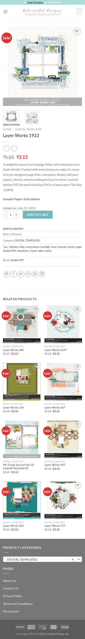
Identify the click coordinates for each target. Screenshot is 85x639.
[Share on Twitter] (21, 274)
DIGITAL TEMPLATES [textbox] (40, 559)
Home (7, 129)
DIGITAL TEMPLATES (28, 129)
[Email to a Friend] (28, 274)
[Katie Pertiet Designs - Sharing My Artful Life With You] (42, 11)
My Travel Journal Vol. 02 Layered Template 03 (18, 466)
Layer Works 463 (13, 525)
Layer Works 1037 (55, 350)
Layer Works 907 (54, 464)
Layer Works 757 (54, 525)
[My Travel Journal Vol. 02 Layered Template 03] (22, 439)
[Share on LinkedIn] (42, 274)
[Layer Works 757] (63, 500)
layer (54, 246)
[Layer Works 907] (63, 439)
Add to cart (37, 214)
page (78, 246)
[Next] (75, 66)
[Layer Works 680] (22, 324)
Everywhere (32, 199)
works (48, 250)
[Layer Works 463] (22, 500)
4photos (14, 246)
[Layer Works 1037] (63, 324)
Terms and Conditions (18, 603)
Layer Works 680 (13, 350)
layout (71, 246)
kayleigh (45, 246)
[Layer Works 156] (22, 382)
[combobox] (42, 559)
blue (22, 246)
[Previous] (9, 66)
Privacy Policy (12, 596)
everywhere (32, 246)
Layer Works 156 (13, 407)
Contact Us (10, 588)
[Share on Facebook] (13, 274)
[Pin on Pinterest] (35, 274)
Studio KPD (9, 250)
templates (23, 250)
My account (11, 611)
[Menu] (5, 11)
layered (62, 246)
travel (33, 250)
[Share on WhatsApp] (6, 274)
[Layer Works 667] (63, 382)
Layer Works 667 (54, 407)
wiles (40, 250)
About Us (9, 580)
